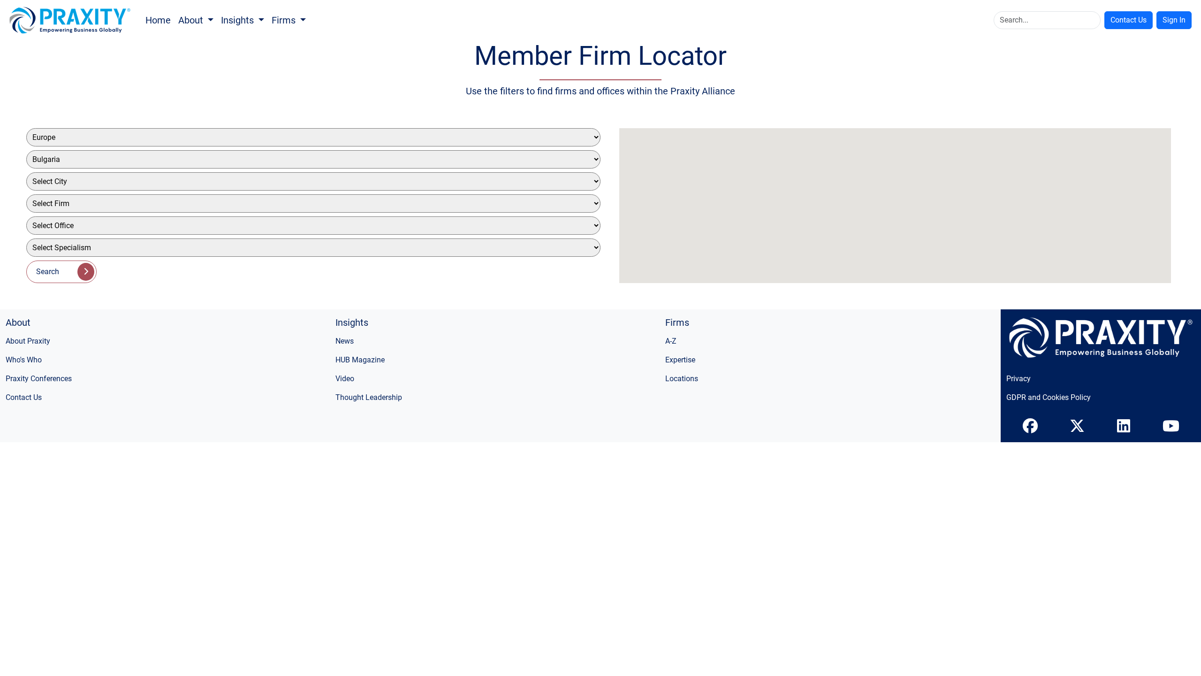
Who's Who (24, 359)
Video (344, 378)
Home (158, 20)
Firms (285, 20)
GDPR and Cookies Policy (1048, 397)
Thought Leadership (368, 397)
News (344, 341)
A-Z (671, 341)
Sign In (1174, 19)
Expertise (680, 359)
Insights (238, 20)
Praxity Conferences (39, 378)
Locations (681, 378)
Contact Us (1128, 19)
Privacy (1018, 378)
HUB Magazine (360, 359)
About (191, 20)
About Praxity (28, 341)
